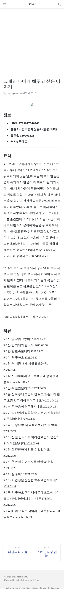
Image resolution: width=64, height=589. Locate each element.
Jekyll (19, 580)
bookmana (22, 576)
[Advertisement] (32, 40)
